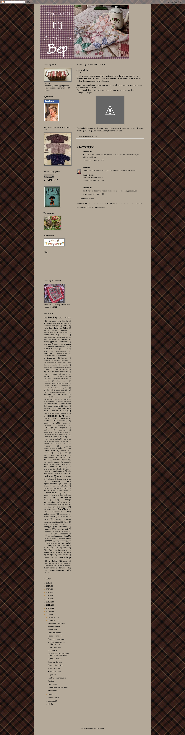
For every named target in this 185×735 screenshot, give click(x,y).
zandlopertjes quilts (61, 563)
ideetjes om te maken (55, 411)
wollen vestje (66, 552)
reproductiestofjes (50, 484)
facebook (65, 374)
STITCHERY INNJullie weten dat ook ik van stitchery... (58, 655)
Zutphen (46, 572)
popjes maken (55, 464)
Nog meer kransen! (55, 636)
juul (67, 416)
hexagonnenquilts (53, 406)
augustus (51, 701)
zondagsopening (57, 570)
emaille (49, 372)
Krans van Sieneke (55, 662)
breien (69, 356)
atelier (65, 326)
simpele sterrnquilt (51, 495)
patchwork (63, 457)
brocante (64, 358)
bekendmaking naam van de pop (56, 332)
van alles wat (62, 529)
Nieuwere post (82, 203)
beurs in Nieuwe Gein (56, 346)
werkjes (51, 546)
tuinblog (58, 519)
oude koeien (49, 455)
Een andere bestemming (57, 639)
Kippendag (47, 425)
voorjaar (49, 541)
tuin (46, 519)
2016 (48, 589)
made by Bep (63, 434)
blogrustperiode (61, 351)
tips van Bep (64, 516)
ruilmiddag (64, 486)
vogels (68, 538)
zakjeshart (47, 563)
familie (46, 376)
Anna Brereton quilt (64, 323)
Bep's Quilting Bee (62, 337)
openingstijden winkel (61, 453)
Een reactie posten (87, 199)
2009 (48, 611)
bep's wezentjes (50, 339)
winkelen (56, 548)
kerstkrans (64, 418)
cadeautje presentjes (61, 360)
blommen (48, 353)
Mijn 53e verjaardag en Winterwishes (56, 643)
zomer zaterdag (65, 565)
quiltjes (65, 473)
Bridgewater (51, 358)
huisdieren (62, 408)
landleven (47, 430)
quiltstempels (52, 479)
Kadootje (46, 418)
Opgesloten (52, 675)
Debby (85, 168)
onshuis (62, 450)
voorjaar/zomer (61, 541)
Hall (69, 390)
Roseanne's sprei (50, 486)
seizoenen (67, 488)
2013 (48, 599)
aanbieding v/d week (57, 317)
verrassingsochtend (62, 534)
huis (52, 408)
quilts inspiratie (64, 476)
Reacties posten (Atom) (96, 207)
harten (64, 394)
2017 (48, 586)
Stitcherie (47, 509)
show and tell (63, 490)
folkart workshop (61, 381)
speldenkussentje (51, 504)
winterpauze (64, 550)
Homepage (111, 203)
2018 (48, 583)
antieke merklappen (52, 326)
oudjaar (63, 455)
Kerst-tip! (51, 681)
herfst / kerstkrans (64, 401)
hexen (66, 406)
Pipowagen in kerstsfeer (57, 623)
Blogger (101, 728)
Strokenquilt (52, 684)
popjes (56, 462)
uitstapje (47, 527)
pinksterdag (56, 459)
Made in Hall (52, 651)
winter (65, 548)
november (52, 620)
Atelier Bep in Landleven (53, 328)
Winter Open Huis (50, 550)
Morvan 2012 (48, 443)
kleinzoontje (48, 428)
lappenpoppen (48, 432)
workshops (53, 561)
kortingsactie (63, 427)
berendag (47, 344)
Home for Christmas (55, 633)
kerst (54, 418)
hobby (46, 408)
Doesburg (47, 369)
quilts (47, 476)
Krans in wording (54, 668)
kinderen (64, 423)
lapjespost (62, 430)
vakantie (47, 529)
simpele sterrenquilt (64, 493)
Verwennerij (52, 691)
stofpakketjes (49, 514)
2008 (48, 615)
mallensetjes (67, 439)
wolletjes (50, 555)
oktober (51, 695)
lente (66, 432)
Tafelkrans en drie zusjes (57, 678)
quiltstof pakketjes (65, 479)
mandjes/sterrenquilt (52, 441)
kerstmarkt (47, 421)
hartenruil (47, 397)
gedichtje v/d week (50, 385)
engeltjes (55, 374)
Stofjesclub (57, 511)
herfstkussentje (52, 403)
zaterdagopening (50, 565)
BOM (53, 356)
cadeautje (47, 360)
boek (66, 353)
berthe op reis (58, 344)
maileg (57, 439)
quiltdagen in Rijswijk (62, 471)
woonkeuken (48, 558)
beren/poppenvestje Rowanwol (56, 342)
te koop (46, 516)
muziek (60, 443)
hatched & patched (61, 397)
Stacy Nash (64, 505)
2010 (48, 608)
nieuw (69, 448)
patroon (46, 460)
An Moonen (49, 323)
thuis (53, 516)
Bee (66, 328)
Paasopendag (49, 457)
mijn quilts (65, 441)
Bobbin (59, 353)
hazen (66, 399)
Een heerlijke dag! (54, 672)
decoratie (65, 365)
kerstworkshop (62, 421)
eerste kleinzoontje (63, 369)
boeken (46, 356)
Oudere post (138, 203)
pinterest (66, 459)
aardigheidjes (63, 321)
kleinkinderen (62, 425)
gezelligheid (48, 390)
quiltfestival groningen (53, 473)
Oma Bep (50, 450)
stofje (69, 509)
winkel (59, 546)
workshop (65, 557)
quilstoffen (59, 469)
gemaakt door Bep (51, 388)
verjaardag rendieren (61, 531)
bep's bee (64, 335)
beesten (64, 330)
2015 (48, 592)
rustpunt (46, 488)
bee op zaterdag (50, 330)
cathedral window (49, 362)
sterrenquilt (61, 507)
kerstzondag (49, 423)
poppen (66, 464)
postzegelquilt (66, 467)
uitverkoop (63, 527)
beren (64, 339)
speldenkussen (66, 502)
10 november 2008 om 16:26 (93, 181)
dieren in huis (48, 367)
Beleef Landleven (50, 335)
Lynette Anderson (50, 434)
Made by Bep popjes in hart (54, 437)
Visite (61, 538)
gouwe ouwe (60, 390)
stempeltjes (47, 507)
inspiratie (52, 415)
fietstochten (64, 378)
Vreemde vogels (54, 626)
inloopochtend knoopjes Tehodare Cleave (57, 413)
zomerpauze (51, 568)
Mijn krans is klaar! (54, 659)
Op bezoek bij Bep (54, 647)
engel (45, 374)
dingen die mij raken (62, 367)
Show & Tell (51, 490)
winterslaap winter (50, 552)
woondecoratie (63, 555)
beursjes (56, 349)
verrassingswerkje (50, 538)
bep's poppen (48, 337)
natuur (60, 448)
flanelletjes (47, 381)
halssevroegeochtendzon (57, 392)
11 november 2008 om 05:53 (93, 194)
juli (49, 704)
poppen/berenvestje (51, 467)
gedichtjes (64, 385)
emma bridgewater (61, 372)
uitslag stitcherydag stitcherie (55, 524)
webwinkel (66, 543)
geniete (65, 388)
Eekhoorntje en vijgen (56, 665)
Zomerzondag (65, 568)
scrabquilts (55, 488)
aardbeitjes (52, 321)
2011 (48, 605)
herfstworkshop (66, 403)
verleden (46, 534)
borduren (61, 356)
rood (65, 484)
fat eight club (58, 376)
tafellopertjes (64, 514)
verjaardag (47, 531)
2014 (48, 596)
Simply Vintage (65, 495)
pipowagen (47, 462)
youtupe (65, 561)
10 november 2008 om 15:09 (93, 160)
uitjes (56, 522)
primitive (49, 469)
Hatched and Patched (51, 399)
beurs (68, 344)
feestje (55, 378)
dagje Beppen (61, 362)
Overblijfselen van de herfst (58, 687)
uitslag (66, 522)
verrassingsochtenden (57, 536)
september (52, 698)
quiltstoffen (56, 481)
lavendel (59, 432)
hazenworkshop (49, 401)
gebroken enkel (63, 383)
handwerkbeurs (49, 395)
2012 (48, 602)
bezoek (64, 349)
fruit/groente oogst (49, 383)
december (52, 617)
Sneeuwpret (52, 630)
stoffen (58, 509)
